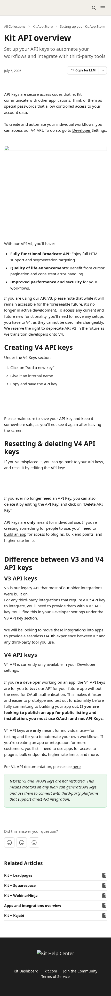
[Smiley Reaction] (34, 842)
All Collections (14, 26)
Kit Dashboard (26, 971)
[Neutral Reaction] (22, 842)
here (77, 766)
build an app (15, 534)
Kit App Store (43, 26)
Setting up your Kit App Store (82, 26)
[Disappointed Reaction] (9, 842)
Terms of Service (55, 976)
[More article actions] (103, 70)
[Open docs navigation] (103, 8)
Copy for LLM (85, 70)
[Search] (94, 8)
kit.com (51, 971)
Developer (81, 130)
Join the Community (80, 971)
